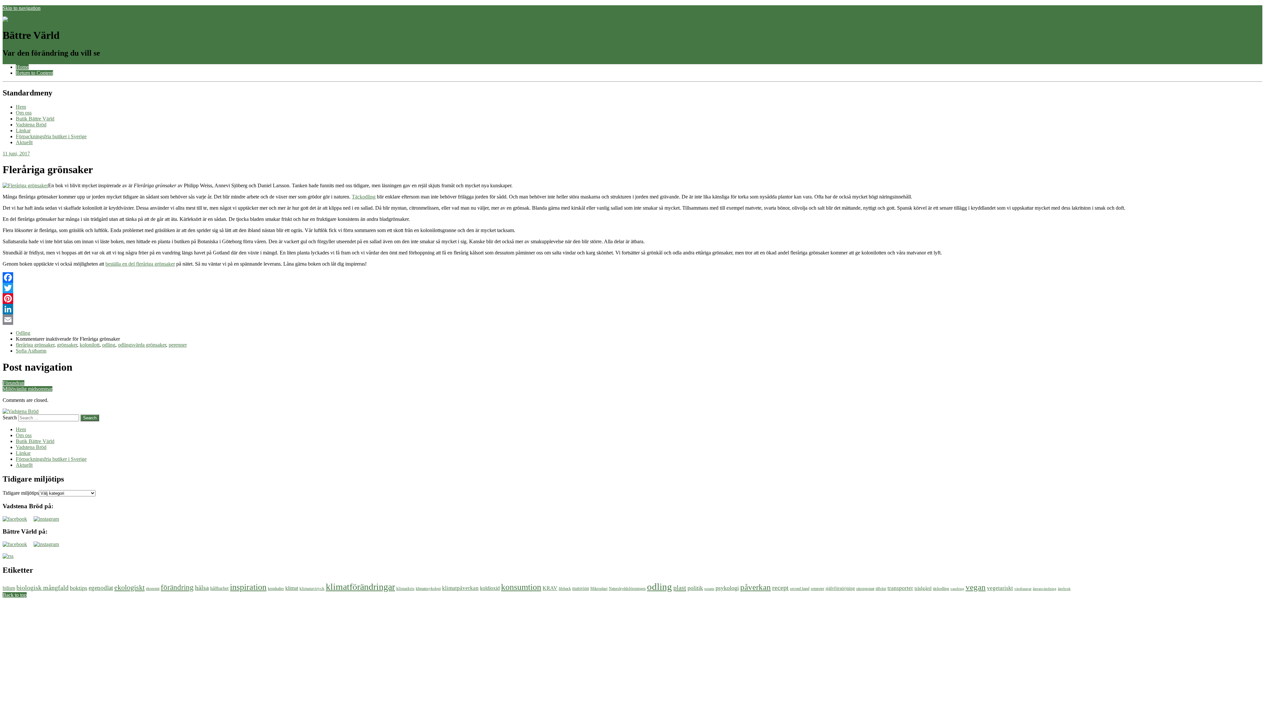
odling (108, 345)
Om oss (24, 113)
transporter (900, 588)
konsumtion (521, 587)
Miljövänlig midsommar (27, 389)
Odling (23, 333)
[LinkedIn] (632, 309)
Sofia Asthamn (31, 351)
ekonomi (152, 588)
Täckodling (364, 196)
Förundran (13, 383)
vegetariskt (1000, 588)
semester (817, 588)
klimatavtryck (311, 588)
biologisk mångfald (42, 587)
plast (679, 587)
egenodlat (101, 587)
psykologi (727, 588)
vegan (976, 587)
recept (780, 587)
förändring (177, 587)
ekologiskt (129, 587)
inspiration (248, 587)
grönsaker (67, 345)
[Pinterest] (632, 298)
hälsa (202, 587)
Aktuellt (24, 142)
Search (10, 417)
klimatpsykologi (428, 588)
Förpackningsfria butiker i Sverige (51, 136)
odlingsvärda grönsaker (142, 345)
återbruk (1064, 589)
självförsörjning (840, 588)
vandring (957, 589)
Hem (21, 107)
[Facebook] (632, 277)
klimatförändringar (360, 587)
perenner (178, 345)
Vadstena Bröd (31, 124)
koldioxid (490, 588)
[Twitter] (632, 288)
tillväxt (881, 588)
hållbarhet (219, 588)
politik (695, 588)
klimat (291, 588)
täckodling (941, 588)
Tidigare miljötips (21, 493)
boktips (78, 588)
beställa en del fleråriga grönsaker (140, 264)
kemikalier (276, 588)
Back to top (15, 595)
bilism (9, 588)
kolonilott (89, 345)
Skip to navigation (22, 8)
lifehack (565, 588)
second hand (799, 588)
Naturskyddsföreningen (627, 588)
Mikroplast (598, 588)
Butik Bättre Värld (35, 118)
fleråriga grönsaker (35, 345)
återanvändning (1044, 589)
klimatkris (405, 588)
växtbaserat (1022, 589)
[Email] (632, 319)
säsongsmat (865, 588)
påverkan (755, 587)
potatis (709, 589)
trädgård (923, 588)
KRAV (550, 588)
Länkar (23, 130)
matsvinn (580, 588)
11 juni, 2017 (16, 153)
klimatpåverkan (460, 588)
